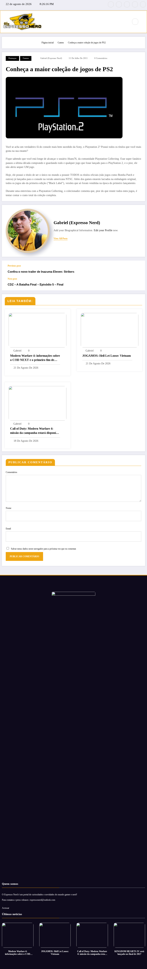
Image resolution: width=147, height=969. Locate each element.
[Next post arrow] (138, 284)
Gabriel (17, 350)
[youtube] (143, 4)
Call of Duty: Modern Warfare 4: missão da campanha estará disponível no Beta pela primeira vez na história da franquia (35, 431)
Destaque (12, 58)
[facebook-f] (111, 4)
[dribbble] (127, 4)
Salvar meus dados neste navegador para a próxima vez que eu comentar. (43, 548)
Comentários (11, 472)
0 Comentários (100, 58)
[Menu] (124, 21)
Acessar (5, 908)
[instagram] (135, 4)
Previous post (14, 265)
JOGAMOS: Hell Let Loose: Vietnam (106, 355)
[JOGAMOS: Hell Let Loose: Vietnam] (110, 330)
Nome (8, 508)
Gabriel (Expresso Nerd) (51, 58)
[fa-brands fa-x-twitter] (119, 4)
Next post (12, 278)
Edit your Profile (103, 230)
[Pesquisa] (135, 22)
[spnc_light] (143, 21)
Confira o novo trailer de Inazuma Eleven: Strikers (41, 271)
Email (8, 528)
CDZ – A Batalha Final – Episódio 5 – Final (35, 284)
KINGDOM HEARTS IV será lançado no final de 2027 (129, 952)
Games (26, 58)
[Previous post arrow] (138, 269)
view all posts (61, 238)
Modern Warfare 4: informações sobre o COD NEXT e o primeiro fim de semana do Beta (35, 358)
